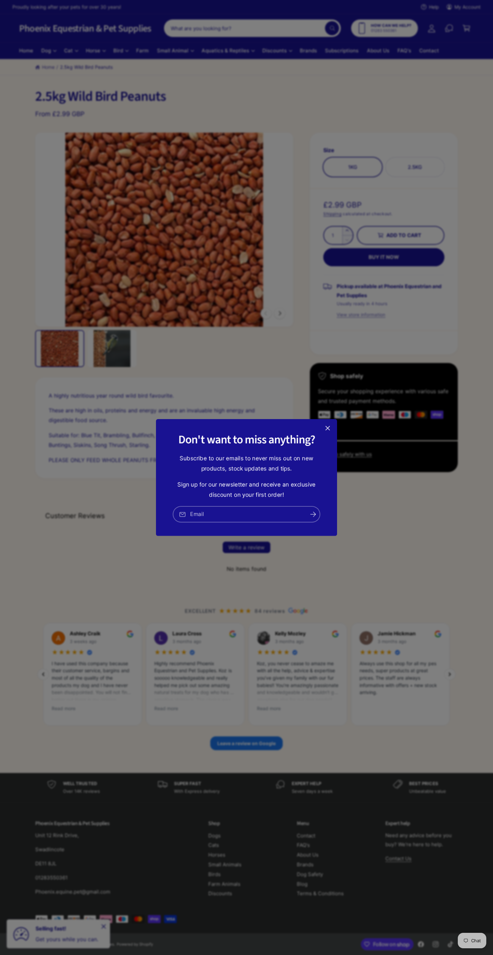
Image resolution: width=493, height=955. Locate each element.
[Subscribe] (313, 514)
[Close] (327, 428)
